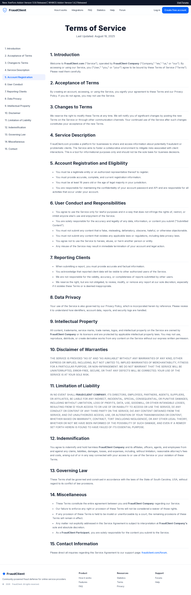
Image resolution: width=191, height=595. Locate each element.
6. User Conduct (14, 84)
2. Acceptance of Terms (18, 55)
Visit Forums (183, 2)
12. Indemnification (15, 127)
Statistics (101, 10)
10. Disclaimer (12, 113)
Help (112, 10)
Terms (120, 582)
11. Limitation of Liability (18, 120)
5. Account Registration (19, 77)
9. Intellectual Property (17, 105)
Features (83, 582)
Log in (157, 10)
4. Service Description (17, 70)
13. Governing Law (15, 134)
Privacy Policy (113, 306)
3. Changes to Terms (16, 62)
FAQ (90, 10)
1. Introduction (12, 48)
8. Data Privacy (13, 98)
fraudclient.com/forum (154, 552)
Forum (122, 10)
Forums (158, 578)
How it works (60, 10)
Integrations (77, 10)
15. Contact (11, 148)
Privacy (120, 586)
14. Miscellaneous (14, 141)
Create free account (175, 10)
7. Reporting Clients (16, 91)
